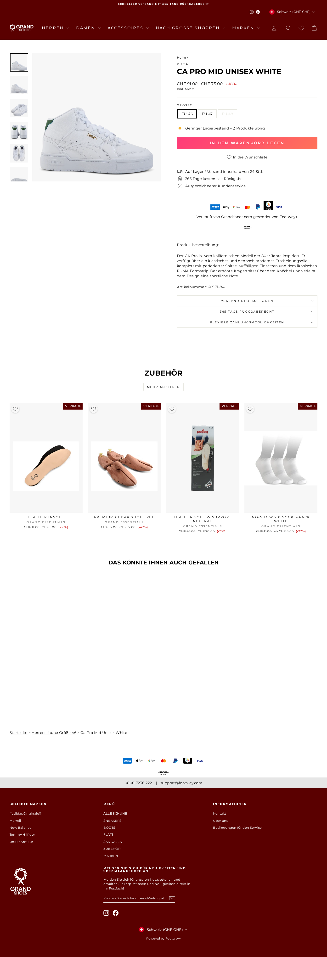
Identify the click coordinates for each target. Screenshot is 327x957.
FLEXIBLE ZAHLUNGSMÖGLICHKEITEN (247, 322)
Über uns (220, 820)
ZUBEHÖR (111, 848)
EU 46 (187, 114)
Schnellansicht (46, 508)
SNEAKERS (112, 820)
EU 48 (227, 114)
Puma (183, 64)
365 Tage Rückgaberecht (247, 311)
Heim (181, 57)
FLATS (108, 834)
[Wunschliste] (301, 27)
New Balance (20, 827)
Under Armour (21, 842)
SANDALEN (112, 842)
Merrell (15, 820)
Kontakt (219, 813)
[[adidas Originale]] (25, 813)
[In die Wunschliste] (15, 409)
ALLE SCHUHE (115, 813)
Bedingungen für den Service (237, 827)
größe (184, 105)
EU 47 (207, 114)
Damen (86, 28)
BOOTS (109, 827)
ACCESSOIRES (126, 28)
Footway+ (289, 216)
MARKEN (244, 28)
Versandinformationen (247, 301)
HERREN (53, 28)
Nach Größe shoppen (188, 28)
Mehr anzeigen (163, 387)
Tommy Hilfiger (22, 834)
